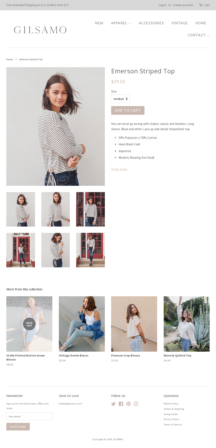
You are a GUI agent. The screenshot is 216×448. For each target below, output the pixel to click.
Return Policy (171, 403)
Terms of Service (173, 424)
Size (114, 91)
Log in (162, 5)
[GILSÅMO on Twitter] (113, 404)
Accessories (151, 23)
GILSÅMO (118, 439)
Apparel (120, 23)
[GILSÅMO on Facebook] (121, 404)
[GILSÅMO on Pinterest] (128, 404)
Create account (183, 5)
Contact (197, 35)
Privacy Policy (171, 419)
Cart (207, 5)
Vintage (179, 23)
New (99, 23)
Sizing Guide (119, 169)
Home (201, 23)
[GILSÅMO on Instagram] (136, 404)
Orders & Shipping (174, 408)
